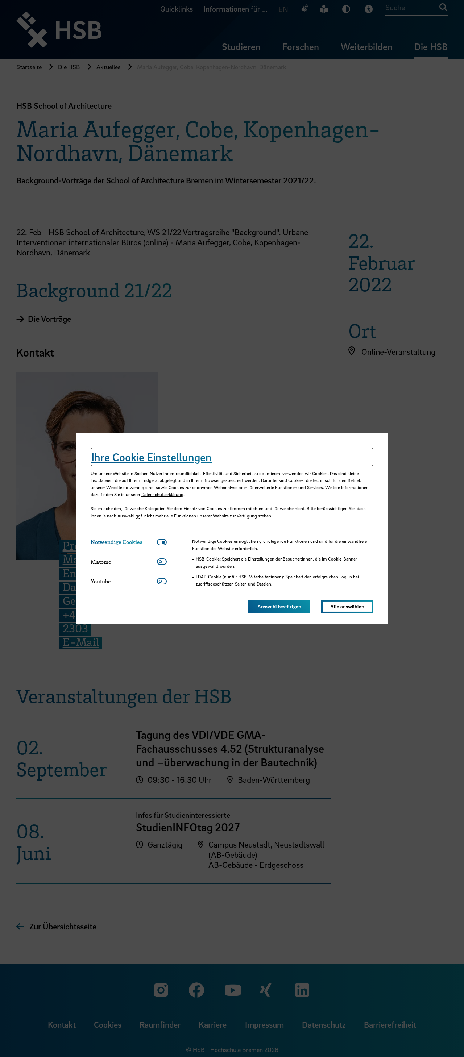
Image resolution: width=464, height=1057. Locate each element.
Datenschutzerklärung (162, 494)
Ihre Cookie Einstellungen (151, 457)
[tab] (124, 542)
